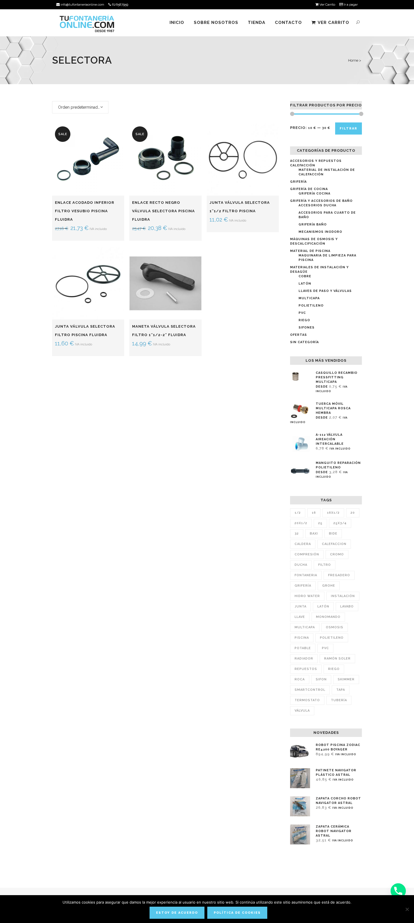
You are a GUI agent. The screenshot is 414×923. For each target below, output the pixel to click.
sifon (321, 679)
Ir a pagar (350, 4)
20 (353, 513)
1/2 (298, 513)
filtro (324, 565)
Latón (305, 283)
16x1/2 (333, 513)
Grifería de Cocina (309, 189)
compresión (307, 554)
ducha (301, 565)
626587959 (119, 4)
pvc (325, 648)
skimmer (346, 679)
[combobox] (80, 107)
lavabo (347, 606)
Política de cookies (237, 913)
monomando (328, 617)
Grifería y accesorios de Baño (321, 201)
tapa (340, 690)
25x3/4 (340, 523)
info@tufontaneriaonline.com (82, 4)
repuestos (306, 669)
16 (314, 513)
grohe (328, 585)
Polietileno (311, 305)
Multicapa (309, 298)
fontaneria (306, 575)
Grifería (298, 182)
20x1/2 (301, 523)
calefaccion (334, 544)
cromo (337, 554)
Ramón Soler (337, 658)
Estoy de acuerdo (177, 913)
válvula (302, 710)
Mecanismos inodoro (320, 232)
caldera (303, 544)
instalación (343, 596)
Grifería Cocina (314, 193)
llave (300, 617)
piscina (302, 638)
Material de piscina (310, 251)
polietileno (332, 638)
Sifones (307, 327)
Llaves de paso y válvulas (325, 291)
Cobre (305, 276)
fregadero (339, 575)
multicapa (305, 627)
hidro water (307, 596)
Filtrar (348, 128)
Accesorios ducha (317, 205)
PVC (302, 313)
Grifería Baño (313, 224)
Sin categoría (304, 342)
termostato (307, 700)
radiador (304, 658)
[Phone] (398, 891)
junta (300, 606)
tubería (339, 700)
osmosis (334, 627)
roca (300, 679)
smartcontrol (310, 690)
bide (333, 533)
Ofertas (298, 335)
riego (334, 669)
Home (353, 60)
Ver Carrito (327, 4)
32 (297, 533)
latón (323, 606)
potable (303, 648)
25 (320, 523)
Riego (304, 320)
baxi (314, 533)
